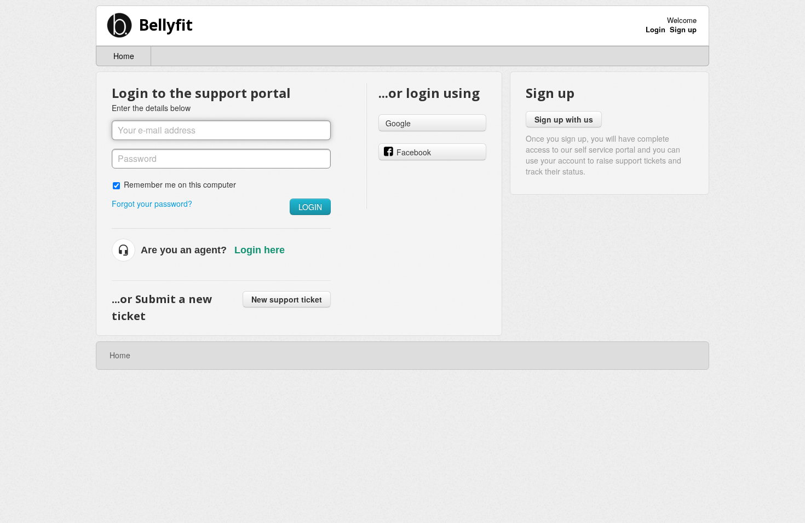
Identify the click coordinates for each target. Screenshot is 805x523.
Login (310, 206)
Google (398, 123)
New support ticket (286, 299)
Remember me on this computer (180, 184)
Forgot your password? (152, 203)
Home (123, 55)
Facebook (413, 152)
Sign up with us (563, 119)
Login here (259, 250)
